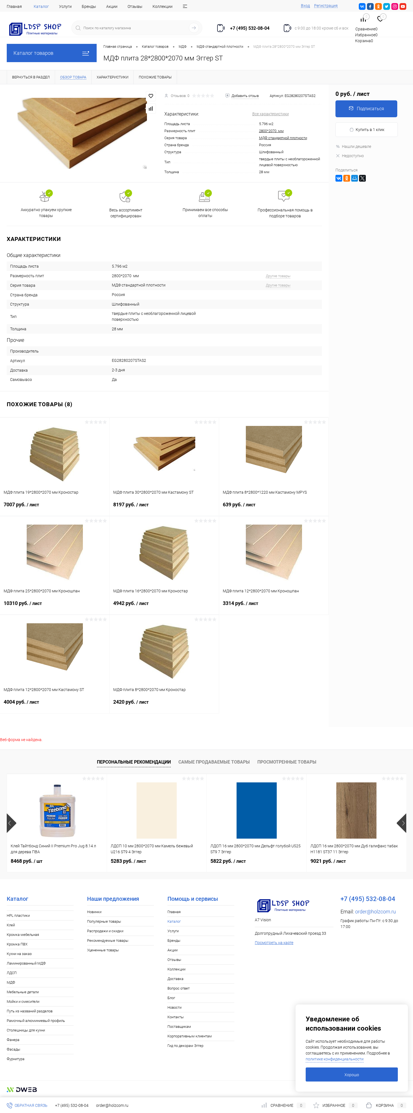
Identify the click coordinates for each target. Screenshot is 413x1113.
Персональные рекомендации (134, 762)
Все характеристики (270, 114)
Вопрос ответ (178, 988)
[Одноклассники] (346, 178)
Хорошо (351, 1075)
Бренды (89, 6)
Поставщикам (179, 1026)
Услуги (65, 6)
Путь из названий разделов (30, 1011)
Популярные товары (104, 921)
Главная (14, 6)
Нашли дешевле (356, 146)
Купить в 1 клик (370, 129)
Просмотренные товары (286, 762)
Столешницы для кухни (26, 1030)
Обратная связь (30, 1105)
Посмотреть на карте (274, 942)
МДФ (11, 982)
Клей (11, 925)
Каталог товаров (33, 53)
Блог (171, 998)
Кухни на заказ (19, 954)
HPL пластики (18, 915)
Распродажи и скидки (105, 931)
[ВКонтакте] (338, 178)
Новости (174, 1007)
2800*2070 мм (271, 131)
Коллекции (163, 6)
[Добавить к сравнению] (151, 108)
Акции (111, 6)
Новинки (94, 912)
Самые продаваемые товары (214, 762)
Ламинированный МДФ (26, 963)
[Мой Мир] (354, 178)
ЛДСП (12, 973)
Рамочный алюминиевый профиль (36, 1021)
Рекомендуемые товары (107, 940)
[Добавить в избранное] (151, 96)
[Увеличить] (82, 133)
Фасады (13, 1049)
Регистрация (326, 5)
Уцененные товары (103, 950)
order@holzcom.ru (375, 912)
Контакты (175, 1017)
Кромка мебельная (23, 935)
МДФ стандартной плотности (283, 138)
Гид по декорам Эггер (185, 1046)
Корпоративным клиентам (189, 1036)
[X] (362, 178)
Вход (305, 5)
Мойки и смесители (23, 1001)
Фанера (13, 1040)
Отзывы (135, 6)
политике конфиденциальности (335, 1059)
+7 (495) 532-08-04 (71, 1105)
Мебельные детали (23, 992)
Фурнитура (15, 1059)
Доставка (175, 979)
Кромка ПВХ (17, 944)
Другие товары (278, 276)
